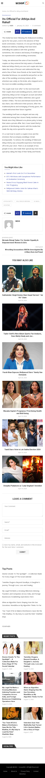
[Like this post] (18, 31)
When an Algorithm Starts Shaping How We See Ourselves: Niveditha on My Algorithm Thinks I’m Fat (33, 692)
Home (4, 11)
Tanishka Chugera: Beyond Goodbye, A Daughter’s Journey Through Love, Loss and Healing (33, 661)
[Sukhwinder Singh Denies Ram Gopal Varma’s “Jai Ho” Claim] (22, 278)
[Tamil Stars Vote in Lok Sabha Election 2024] (22, 433)
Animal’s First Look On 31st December (20, 173)
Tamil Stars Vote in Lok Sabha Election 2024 (22, 449)
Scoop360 (7, 205)
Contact (35, 771)
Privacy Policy (25, 771)
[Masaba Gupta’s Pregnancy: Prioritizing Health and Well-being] (22, 394)
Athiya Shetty (8, 201)
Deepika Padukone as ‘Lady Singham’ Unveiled (22, 486)
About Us (14, 771)
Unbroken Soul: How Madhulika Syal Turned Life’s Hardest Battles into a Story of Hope (32, 726)
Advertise (22, 774)
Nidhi (11, 26)
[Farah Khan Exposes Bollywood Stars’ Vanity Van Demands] (22, 355)
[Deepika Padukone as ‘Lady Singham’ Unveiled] (22, 469)
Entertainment (6, 15)
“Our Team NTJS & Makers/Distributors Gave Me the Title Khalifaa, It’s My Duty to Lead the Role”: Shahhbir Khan (22, 614)
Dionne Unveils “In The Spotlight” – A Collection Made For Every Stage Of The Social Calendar (11, 661)
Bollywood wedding (23, 201)
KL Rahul (37, 201)
